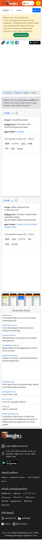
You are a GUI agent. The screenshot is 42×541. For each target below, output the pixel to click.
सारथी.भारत (5, 505)
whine (13, 227)
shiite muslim (8, 413)
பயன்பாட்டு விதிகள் (33, 477)
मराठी (30, 143)
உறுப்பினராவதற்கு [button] (21, 35)
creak (6, 113)
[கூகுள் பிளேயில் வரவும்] (35, 42)
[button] (4, 299)
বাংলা (6, 148)
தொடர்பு (4, 481)
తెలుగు (31, 139)
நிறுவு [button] (21, 298)
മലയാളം (20, 148)
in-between (7, 345)
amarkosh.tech (16, 501)
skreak (34, 224)
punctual (6, 355)
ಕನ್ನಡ (15, 143)
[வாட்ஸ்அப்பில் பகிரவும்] (13, 42)
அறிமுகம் (4, 477)
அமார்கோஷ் (7, 92)
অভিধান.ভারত (4, 501)
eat (3, 406)
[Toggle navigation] (3, 3)
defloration (7, 325)
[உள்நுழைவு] (38, 3)
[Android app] (9, 462)
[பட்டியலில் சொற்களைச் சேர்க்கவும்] (16, 113)
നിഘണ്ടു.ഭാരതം (6, 497)
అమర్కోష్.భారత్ (29, 493)
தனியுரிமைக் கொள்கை (17, 477)
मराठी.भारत (17, 493)
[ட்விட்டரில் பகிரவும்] (8, 42)
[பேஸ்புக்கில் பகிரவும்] (17, 42)
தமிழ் (13, 148)
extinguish (6, 391)
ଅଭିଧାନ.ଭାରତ (29, 497)
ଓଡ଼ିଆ (23, 143)
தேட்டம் (36, 10)
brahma (5, 381)
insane (5, 335)
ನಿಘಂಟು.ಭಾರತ (18, 497)
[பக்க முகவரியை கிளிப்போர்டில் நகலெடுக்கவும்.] (3, 42)
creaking (20, 131)
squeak (7, 227)
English (18, 92)
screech (26, 224)
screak (19, 224)
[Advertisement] (21, 67)
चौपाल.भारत (28, 501)
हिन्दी (7, 143)
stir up (5, 399)
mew (4, 315)
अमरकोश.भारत (6, 493)
